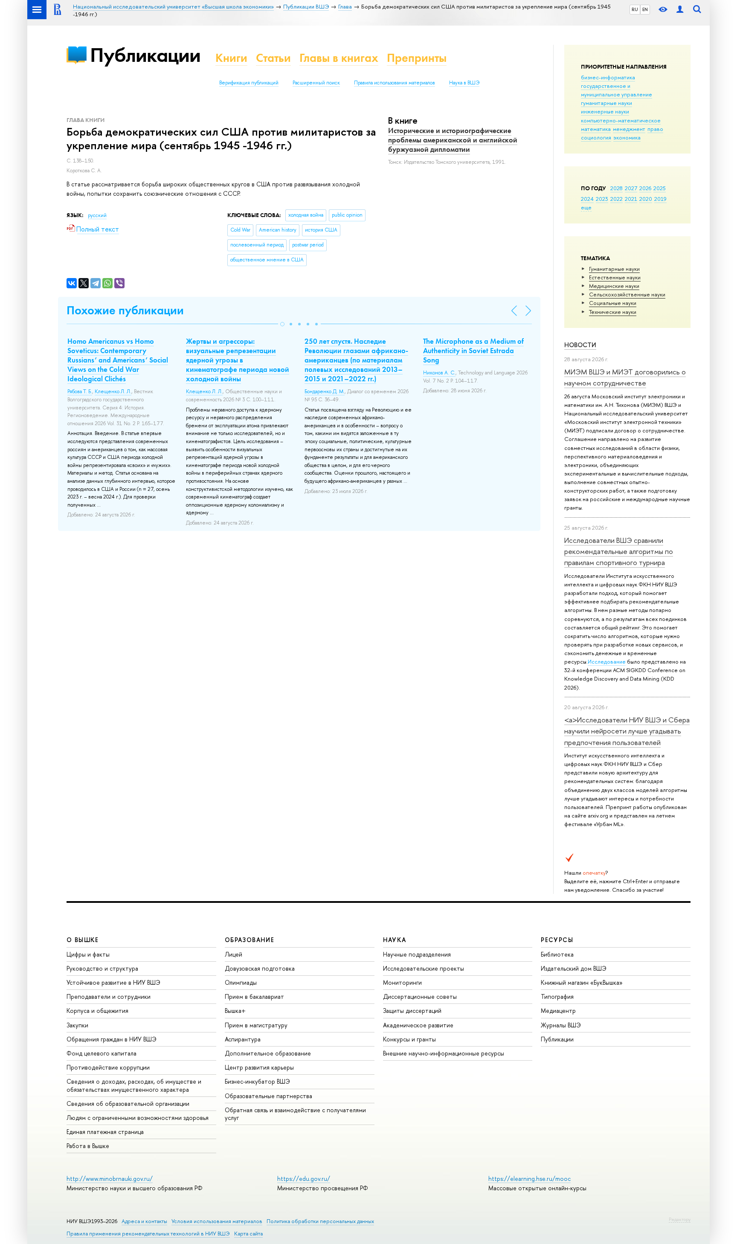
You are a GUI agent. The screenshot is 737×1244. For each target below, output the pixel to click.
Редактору (680, 1219)
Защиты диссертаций (412, 1010)
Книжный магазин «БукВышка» (582, 982)
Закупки (77, 1025)
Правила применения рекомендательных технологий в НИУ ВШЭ (148, 1233)
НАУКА (394, 940)
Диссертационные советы (420, 996)
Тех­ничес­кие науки (612, 312)
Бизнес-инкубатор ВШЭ (257, 1081)
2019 (660, 199)
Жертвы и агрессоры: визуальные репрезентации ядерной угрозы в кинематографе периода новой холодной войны (237, 359)
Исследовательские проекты (423, 968)
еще (586, 207)
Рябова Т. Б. (79, 391)
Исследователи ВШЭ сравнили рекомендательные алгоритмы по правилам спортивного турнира (618, 551)
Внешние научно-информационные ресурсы (443, 1053)
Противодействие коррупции (108, 1067)
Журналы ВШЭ (561, 1025)
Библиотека (557, 954)
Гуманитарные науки (614, 269)
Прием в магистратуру (256, 1025)
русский (97, 215)
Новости (580, 344)
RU (635, 9)
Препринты (417, 57)
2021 (631, 199)
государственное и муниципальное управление (616, 90)
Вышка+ (235, 1010)
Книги (231, 57)
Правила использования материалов (394, 82)
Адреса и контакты (144, 1221)
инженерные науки (605, 111)
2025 (659, 188)
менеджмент (629, 129)
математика (596, 129)
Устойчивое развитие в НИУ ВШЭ (113, 982)
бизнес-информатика (608, 77)
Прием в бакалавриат (254, 996)
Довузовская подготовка (260, 968)
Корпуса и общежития (97, 1010)
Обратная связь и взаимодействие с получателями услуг (295, 1114)
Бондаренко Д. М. (325, 391)
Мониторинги (402, 982)
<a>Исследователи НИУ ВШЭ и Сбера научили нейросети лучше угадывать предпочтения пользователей (627, 731)
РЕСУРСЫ (557, 940)
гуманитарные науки (606, 103)
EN (645, 9)
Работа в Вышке (88, 1146)
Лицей (233, 954)
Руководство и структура (102, 968)
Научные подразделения (417, 954)
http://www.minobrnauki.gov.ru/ (110, 1178)
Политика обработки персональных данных (320, 1221)
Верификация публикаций (249, 82)
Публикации (145, 55)
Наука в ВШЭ (464, 82)
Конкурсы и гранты (409, 1039)
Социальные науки (612, 303)
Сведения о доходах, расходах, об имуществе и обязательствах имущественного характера (134, 1085)
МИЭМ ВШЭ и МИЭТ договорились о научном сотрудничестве (625, 377)
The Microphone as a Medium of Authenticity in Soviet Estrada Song (473, 350)
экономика (627, 137)
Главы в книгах (338, 57)
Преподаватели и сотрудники (109, 996)
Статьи (273, 57)
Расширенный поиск (316, 82)
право (655, 129)
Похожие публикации (125, 310)
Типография (557, 996)
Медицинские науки (614, 286)
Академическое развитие (418, 1025)
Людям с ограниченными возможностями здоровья (138, 1118)
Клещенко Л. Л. (113, 391)
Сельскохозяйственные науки (627, 294)
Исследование (607, 661)
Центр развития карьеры (259, 1067)
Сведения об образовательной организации (128, 1103)
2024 (587, 199)
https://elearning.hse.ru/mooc (529, 1178)
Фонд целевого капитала (101, 1053)
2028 (616, 188)
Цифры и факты (88, 954)
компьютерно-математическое (621, 120)
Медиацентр (558, 1010)
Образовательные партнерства (268, 1096)
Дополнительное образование (268, 1053)
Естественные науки (615, 277)
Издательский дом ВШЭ (573, 968)
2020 (645, 199)
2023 (602, 199)
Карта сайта (248, 1233)
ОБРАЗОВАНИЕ (249, 940)
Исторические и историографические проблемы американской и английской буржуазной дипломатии (452, 140)
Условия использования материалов (216, 1221)
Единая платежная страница (105, 1132)
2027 (631, 188)
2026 (645, 188)
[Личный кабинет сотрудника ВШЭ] (679, 9)
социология (596, 137)
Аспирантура (243, 1039)
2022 (616, 199)
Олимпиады (241, 982)
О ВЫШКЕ (83, 940)
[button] (282, 324)
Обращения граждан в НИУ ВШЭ (112, 1039)
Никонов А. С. (439, 372)
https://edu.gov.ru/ (303, 1178)
